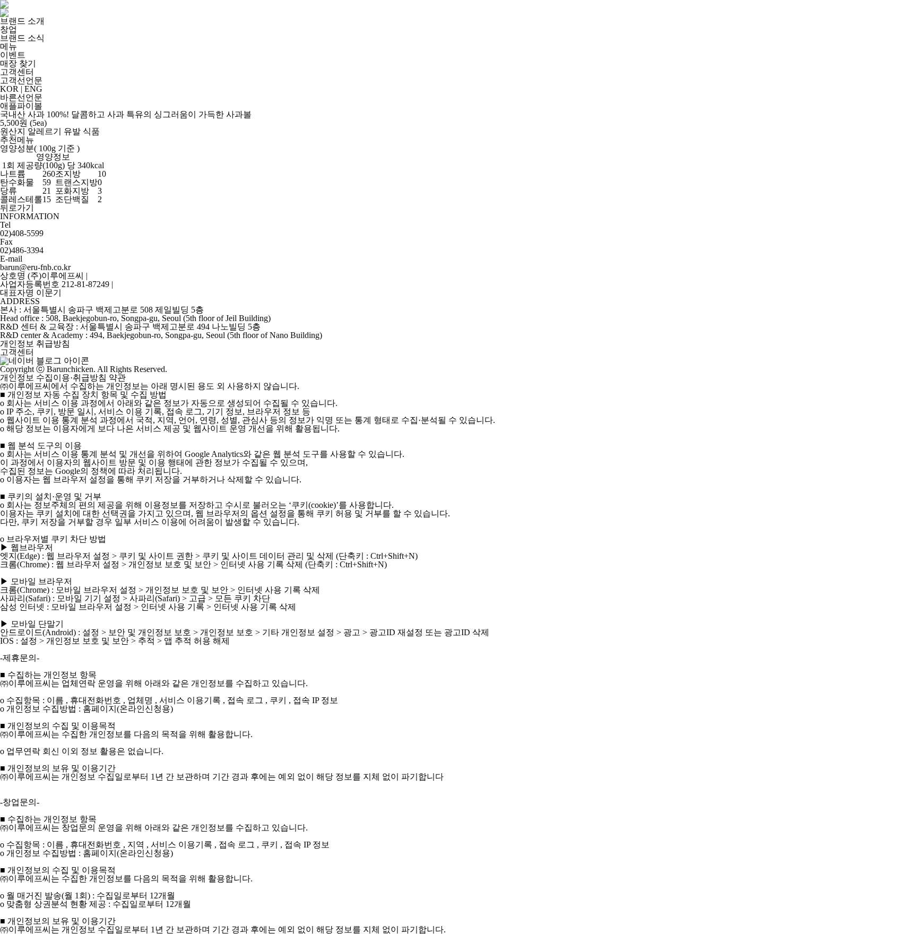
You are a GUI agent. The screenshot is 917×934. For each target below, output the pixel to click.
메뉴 (8, 46)
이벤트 (12, 54)
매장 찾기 (18, 63)
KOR (9, 88)
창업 (8, 29)
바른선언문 (21, 97)
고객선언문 (21, 80)
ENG (33, 88)
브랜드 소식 (22, 37)
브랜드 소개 (22, 20)
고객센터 (17, 71)
